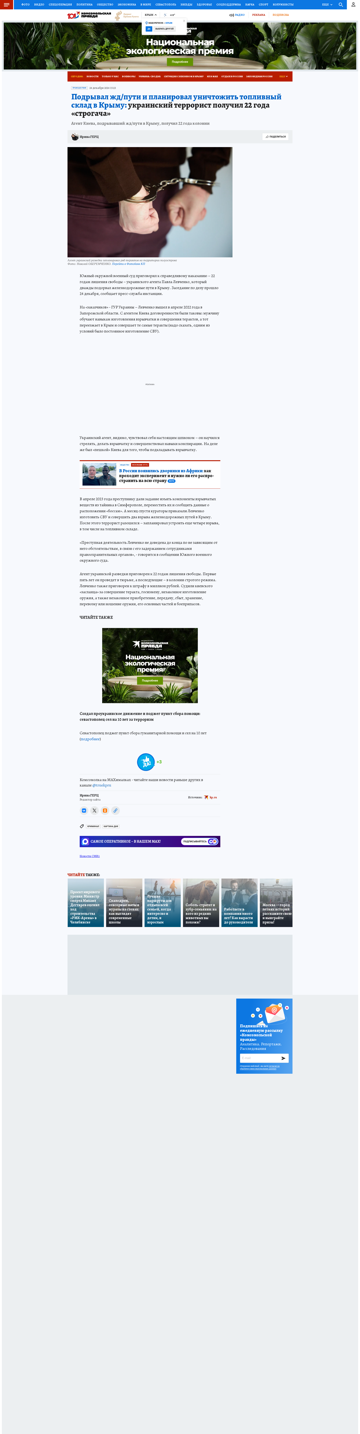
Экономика (127, 4)
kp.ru (213, 797)
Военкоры (128, 76)
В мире (145, 4)
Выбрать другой (164, 29)
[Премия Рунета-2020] (125, 15)
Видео (39, 4)
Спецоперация (60, 4)
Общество (105, 4)
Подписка (281, 15)
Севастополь (165, 4)
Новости (92, 76)
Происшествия (79, 88)
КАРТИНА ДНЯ (111, 826)
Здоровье (204, 4)
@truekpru (101, 785)
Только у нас (110, 76)
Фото (25, 4)
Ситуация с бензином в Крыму (184, 76)
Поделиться (278, 136)
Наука (249, 4)
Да (149, 29)
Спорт (263, 4)
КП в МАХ (212, 76)
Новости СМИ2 (90, 856)
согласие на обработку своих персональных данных (260, 1067)
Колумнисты (283, 4)
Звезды (186, 4)
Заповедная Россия (259, 76)
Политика (84, 4)
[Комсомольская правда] (89, 15)
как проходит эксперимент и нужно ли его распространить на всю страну (166, 475)
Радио (240, 15)
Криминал (93, 826)
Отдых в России (232, 76)
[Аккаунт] (353, 4)
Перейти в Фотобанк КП (128, 264)
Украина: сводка (149, 76)
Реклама (258, 15)
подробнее (90, 739)
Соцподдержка (228, 4)
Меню (6, 4)
